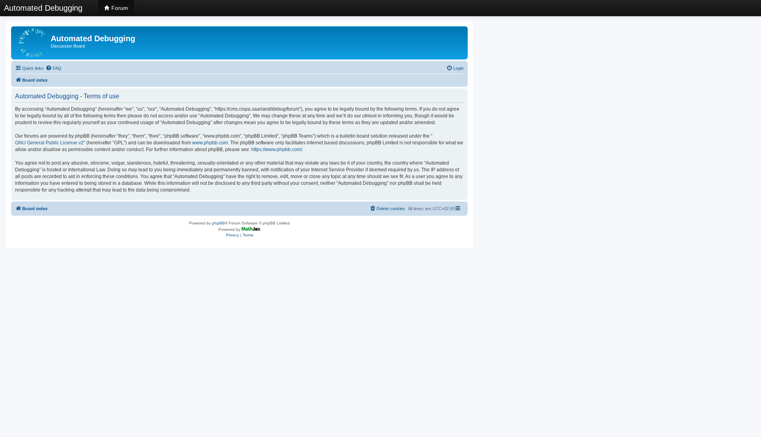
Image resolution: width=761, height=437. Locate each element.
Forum (119, 8)
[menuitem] (53, 68)
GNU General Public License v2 (49, 143)
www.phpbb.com (210, 143)
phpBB (218, 223)
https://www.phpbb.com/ (276, 149)
